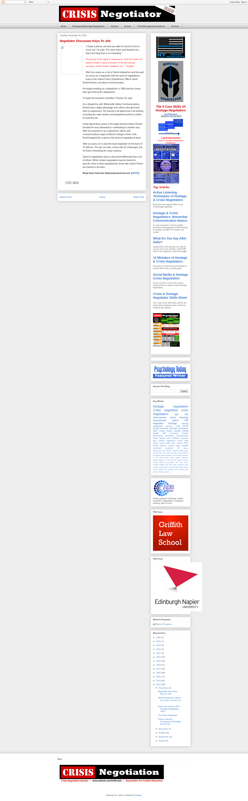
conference (183, 428)
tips (177, 414)
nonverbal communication (176, 436)
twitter (155, 443)
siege (177, 446)
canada (177, 431)
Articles (114, 26)
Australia (173, 428)
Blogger (138, 795)
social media (165, 431)
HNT (164, 433)
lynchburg (179, 467)
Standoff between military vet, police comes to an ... (169, 700)
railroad (181, 469)
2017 (158, 669)
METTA (185, 453)
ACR (169, 438)
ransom (169, 426)
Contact (175, 26)
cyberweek (163, 467)
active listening (179, 417)
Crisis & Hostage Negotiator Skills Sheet (170, 295)
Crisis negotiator (165, 410)
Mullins (155, 460)
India (168, 453)
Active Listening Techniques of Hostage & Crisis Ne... (169, 721)
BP (164, 450)
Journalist (173, 453)
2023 (158, 645)
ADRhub (175, 438)
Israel (161, 443)
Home (63, 26)
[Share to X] (72, 182)
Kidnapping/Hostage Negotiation (88, 26)
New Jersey (176, 443)
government (158, 436)
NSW (168, 443)
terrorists (164, 428)
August (162, 740)
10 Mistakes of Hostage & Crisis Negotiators (170, 259)
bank (170, 465)
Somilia (185, 433)
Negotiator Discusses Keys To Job (167, 692)
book (155, 431)
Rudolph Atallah (158, 465)
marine (186, 467)
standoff (185, 446)
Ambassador (157, 450)
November (164, 729)
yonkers (166, 472)
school (180, 441)
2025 (158, 641)
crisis (178, 426)
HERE (135, 173)
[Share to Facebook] (74, 182)
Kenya (180, 453)
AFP (178, 448)
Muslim (161, 460)
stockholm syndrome (163, 448)
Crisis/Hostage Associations (151, 26)
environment (171, 467)
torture (155, 472)
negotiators (171, 441)
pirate (155, 438)
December (164, 688)
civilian (171, 446)
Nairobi (179, 460)
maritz (155, 469)
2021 (158, 653)
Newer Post (66, 197)
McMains (185, 457)
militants (161, 469)
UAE (166, 465)
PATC (186, 443)
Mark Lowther (175, 457)
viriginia (160, 472)
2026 (158, 637)
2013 (158, 684)
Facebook (174, 433)
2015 (158, 677)
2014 (158, 680)
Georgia (156, 453)
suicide (156, 428)
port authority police (171, 469)
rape (186, 469)
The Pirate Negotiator (168, 715)
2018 (158, 665)
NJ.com (167, 460)
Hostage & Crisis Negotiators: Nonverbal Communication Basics (170, 216)
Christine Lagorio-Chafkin (174, 450)
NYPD (185, 426)
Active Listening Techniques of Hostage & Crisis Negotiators (170, 196)
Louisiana (184, 438)
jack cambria (159, 441)
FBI (186, 420)
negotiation (158, 426)
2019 (158, 661)
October (162, 733)
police (175, 420)
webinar (162, 438)
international (159, 420)
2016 (158, 673)
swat (186, 441)
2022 (158, 649)
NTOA (173, 460)
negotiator (158, 423)
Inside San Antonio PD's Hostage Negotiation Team (169, 708)
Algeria (186, 448)
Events (127, 26)
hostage (172, 423)
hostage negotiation (170, 406)
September (164, 737)
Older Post (138, 197)
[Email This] (66, 182)
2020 (158, 657)
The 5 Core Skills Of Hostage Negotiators (171, 108)
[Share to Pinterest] (77, 182)
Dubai (186, 450)
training (185, 423)
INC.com (162, 453)
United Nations (159, 446)
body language (178, 465)
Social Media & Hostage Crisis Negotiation (170, 276)
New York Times (181, 462)
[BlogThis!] (69, 182)
